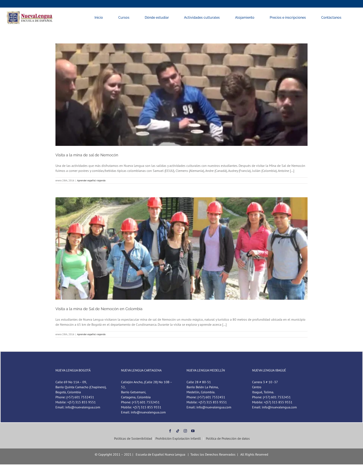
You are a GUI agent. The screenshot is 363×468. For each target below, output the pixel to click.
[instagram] (185, 431)
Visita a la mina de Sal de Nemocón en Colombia (98, 309)
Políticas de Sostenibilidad (132, 438)
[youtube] (193, 431)
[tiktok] (177, 431)
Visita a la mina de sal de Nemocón (86, 155)
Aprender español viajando (91, 180)
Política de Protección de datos (228, 438)
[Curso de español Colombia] (30, 12)
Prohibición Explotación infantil (178, 438)
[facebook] (170, 431)
